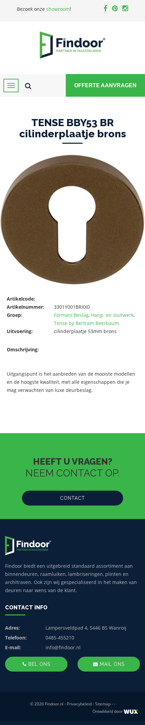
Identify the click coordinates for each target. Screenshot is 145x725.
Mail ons (111, 664)
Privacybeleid (79, 704)
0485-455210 (60, 637)
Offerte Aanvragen (105, 85)
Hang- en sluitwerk (112, 315)
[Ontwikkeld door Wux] (131, 711)
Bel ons (38, 664)
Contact (72, 498)
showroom (58, 9)
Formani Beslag (71, 315)
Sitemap (103, 704)
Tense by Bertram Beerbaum (86, 323)
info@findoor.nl (63, 647)
